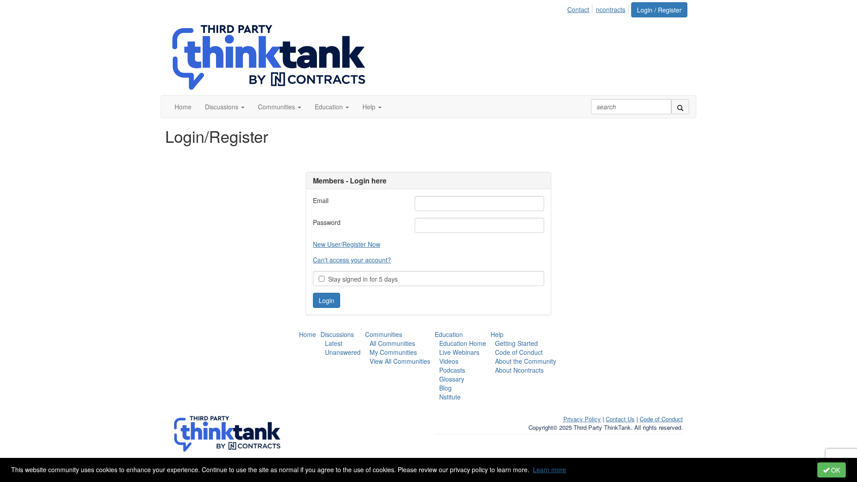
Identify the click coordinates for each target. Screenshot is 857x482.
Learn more (549, 469)
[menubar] (598, 8)
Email (321, 200)
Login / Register (659, 9)
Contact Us (620, 419)
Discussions (337, 334)
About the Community (525, 361)
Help (497, 334)
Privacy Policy (582, 419)
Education (449, 334)
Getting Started (516, 343)
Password (327, 222)
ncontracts (610, 9)
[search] (680, 106)
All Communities (392, 343)
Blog (445, 387)
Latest (333, 343)
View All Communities (400, 361)
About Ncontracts (519, 370)
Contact (578, 9)
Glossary (451, 378)
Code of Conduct (519, 352)
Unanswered (343, 352)
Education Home (462, 343)
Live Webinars (459, 352)
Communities (383, 334)
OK (834, 469)
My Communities (393, 352)
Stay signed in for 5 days (361, 278)
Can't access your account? (352, 259)
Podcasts (452, 370)
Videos (448, 361)
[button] (224, 107)
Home (307, 334)
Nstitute (450, 396)
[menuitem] (580, 8)
